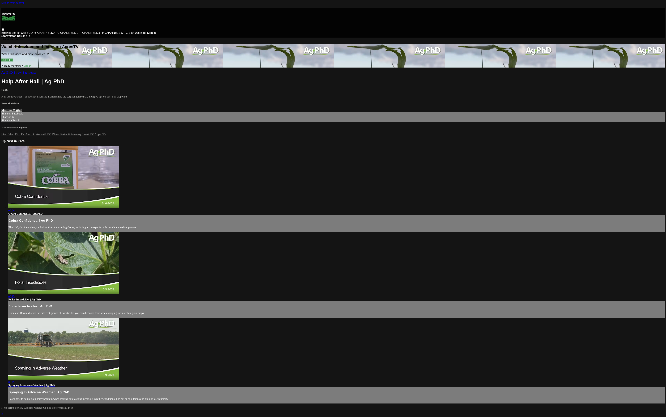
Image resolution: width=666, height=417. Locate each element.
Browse (6, 32)
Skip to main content (12, 2)
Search (16, 32)
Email (19, 110)
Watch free (7, 60)
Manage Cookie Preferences (49, 407)
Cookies (29, 407)
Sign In (25, 35)
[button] (3, 29)
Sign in (151, 32)
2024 (21, 141)
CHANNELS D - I (71, 32)
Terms (11, 407)
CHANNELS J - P (93, 32)
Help (4, 407)
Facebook (7, 110)
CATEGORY (29, 32)
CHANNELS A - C (48, 32)
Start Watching (138, 32)
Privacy (19, 407)
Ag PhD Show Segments (18, 72)
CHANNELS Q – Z (116, 32)
